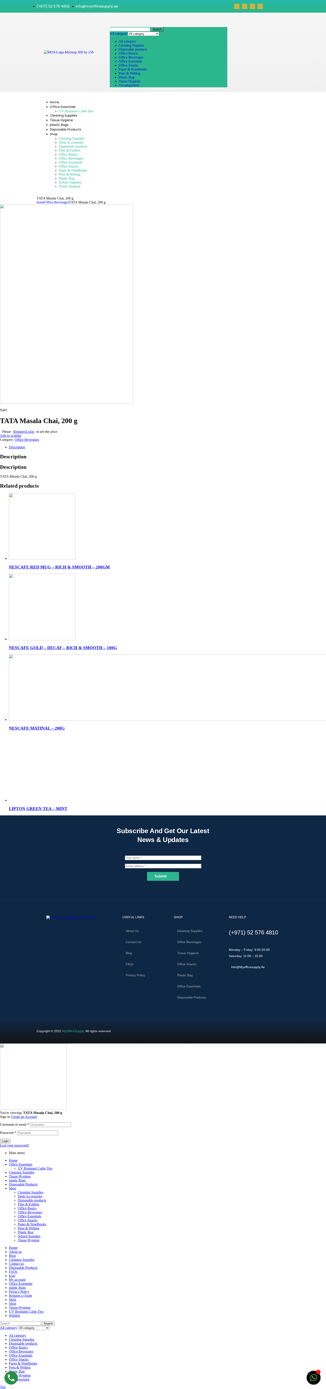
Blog (129, 953)
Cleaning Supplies (131, 45)
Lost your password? (14, 1145)
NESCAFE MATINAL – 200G (37, 728)
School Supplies (29, 1236)
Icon (12, 1276)
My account (17, 1280)
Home (13, 1160)
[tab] (167, 447)
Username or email (14, 1124)
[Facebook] (237, 6)
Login (5, 1141)
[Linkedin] (260, 6)
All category (127, 41)
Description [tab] (13, 456)
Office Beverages (131, 57)
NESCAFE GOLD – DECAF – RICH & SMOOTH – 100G (63, 647)
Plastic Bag (126, 77)
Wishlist (14, 1315)
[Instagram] (252, 6)
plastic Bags (17, 1180)
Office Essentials (130, 61)
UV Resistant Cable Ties (35, 1168)
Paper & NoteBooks (133, 69)
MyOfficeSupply (73, 1031)
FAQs (130, 964)
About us (132, 931)
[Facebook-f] (37, 929)
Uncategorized (129, 85)
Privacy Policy (135, 975)
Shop (12, 1188)
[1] (313, 1380)
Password (8, 1133)
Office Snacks (128, 65)
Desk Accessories (30, 1196)
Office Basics (128, 53)
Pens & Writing (129, 73)
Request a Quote (20, 1295)
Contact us (133, 942)
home (40, 202)
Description (17, 447)
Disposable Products (23, 1184)
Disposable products (133, 49)
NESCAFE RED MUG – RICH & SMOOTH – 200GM (59, 567)
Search (157, 29)
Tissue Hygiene (129, 81)
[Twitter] (244, 6)
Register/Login (23, 432)
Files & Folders (28, 1204)
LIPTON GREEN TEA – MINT (38, 808)
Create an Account (24, 1117)
